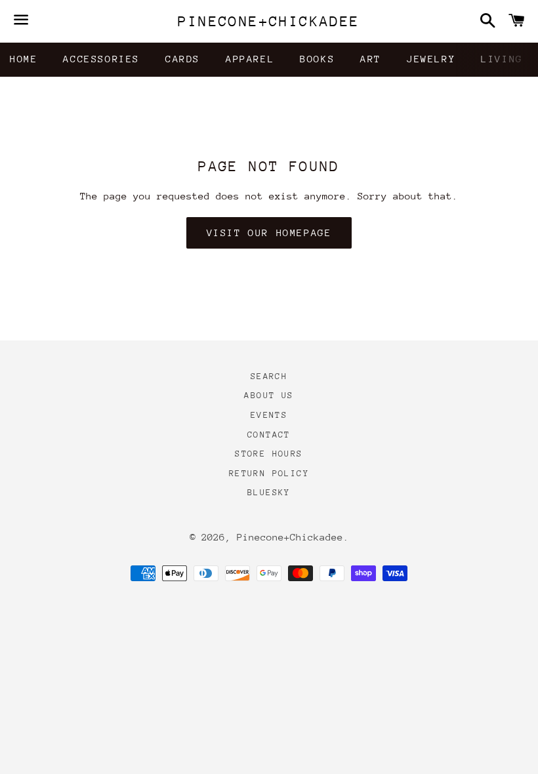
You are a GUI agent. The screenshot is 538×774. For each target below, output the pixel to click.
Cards (182, 58)
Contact (269, 434)
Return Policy (269, 473)
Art (370, 58)
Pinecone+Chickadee (269, 21)
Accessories (101, 58)
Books (317, 58)
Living (502, 58)
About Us (268, 395)
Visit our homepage (269, 232)
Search (269, 376)
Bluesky (269, 492)
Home (23, 58)
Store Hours (268, 453)
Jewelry (431, 58)
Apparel (250, 58)
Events (269, 415)
